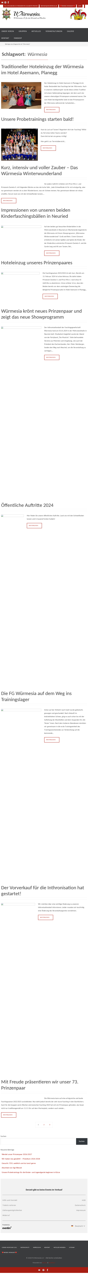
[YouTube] (2, 2)
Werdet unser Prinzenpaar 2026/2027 (17, 1154)
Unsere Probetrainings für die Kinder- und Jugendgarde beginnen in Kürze (31, 1172)
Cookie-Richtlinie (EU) (9, 1247)
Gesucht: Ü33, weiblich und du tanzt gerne (19, 1163)
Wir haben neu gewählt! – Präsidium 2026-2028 (21, 1159)
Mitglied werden (60, 1247)
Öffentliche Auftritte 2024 (27, 505)
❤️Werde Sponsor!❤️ (67, 6)
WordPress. (52, 1262)
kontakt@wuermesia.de (49, 6)
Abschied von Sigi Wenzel (12, 1168)
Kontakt (47, 1247)
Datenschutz (25, 1247)
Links (79, 6)
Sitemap (72, 1247)
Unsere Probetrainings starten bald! (37, 119)
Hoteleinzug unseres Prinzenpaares (36, 263)
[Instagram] (5, 2)
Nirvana (44, 1262)
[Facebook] (8, 2)
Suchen (3, 1136)
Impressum (37, 1247)
